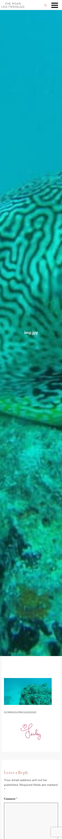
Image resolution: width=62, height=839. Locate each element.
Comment (11, 798)
